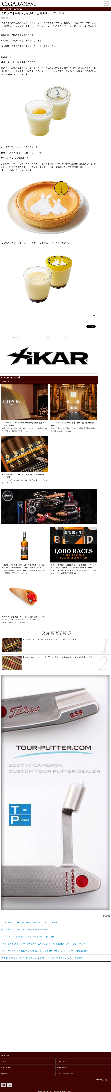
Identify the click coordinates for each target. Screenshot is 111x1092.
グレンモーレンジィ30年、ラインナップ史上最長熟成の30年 (25, 930)
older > (82, 338)
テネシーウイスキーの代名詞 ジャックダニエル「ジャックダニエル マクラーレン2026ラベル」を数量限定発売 (44, 951)
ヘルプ (3, 1061)
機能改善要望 (61, 1067)
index (49, 338)
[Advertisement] (21, 1006)
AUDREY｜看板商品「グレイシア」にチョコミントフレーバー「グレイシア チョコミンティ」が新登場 (41, 958)
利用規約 (4, 1074)
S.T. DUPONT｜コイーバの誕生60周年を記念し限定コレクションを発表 (29, 923)
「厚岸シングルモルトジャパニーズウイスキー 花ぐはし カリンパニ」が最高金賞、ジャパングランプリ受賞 (43, 944)
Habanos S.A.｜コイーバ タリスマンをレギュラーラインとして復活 (27, 937)
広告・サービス (6, 1067)
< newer (16, 338)
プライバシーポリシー (65, 1074)
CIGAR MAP (5, 1055)
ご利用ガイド (61, 1061)
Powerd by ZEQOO (102, 1080)
